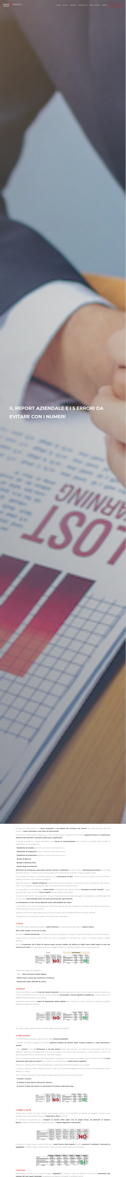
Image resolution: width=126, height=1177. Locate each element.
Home (58, 5)
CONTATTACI (116, 5)
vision (65, 5)
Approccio (82, 5)
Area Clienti (94, 5)
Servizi (73, 5)
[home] (12, 5)
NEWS (104, 5)
